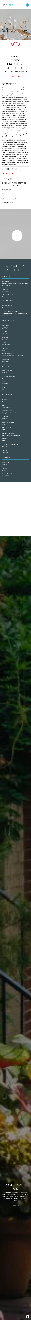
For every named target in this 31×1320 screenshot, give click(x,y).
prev (13, 44)
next (18, 44)
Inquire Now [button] (15, 77)
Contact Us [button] (15, 1206)
